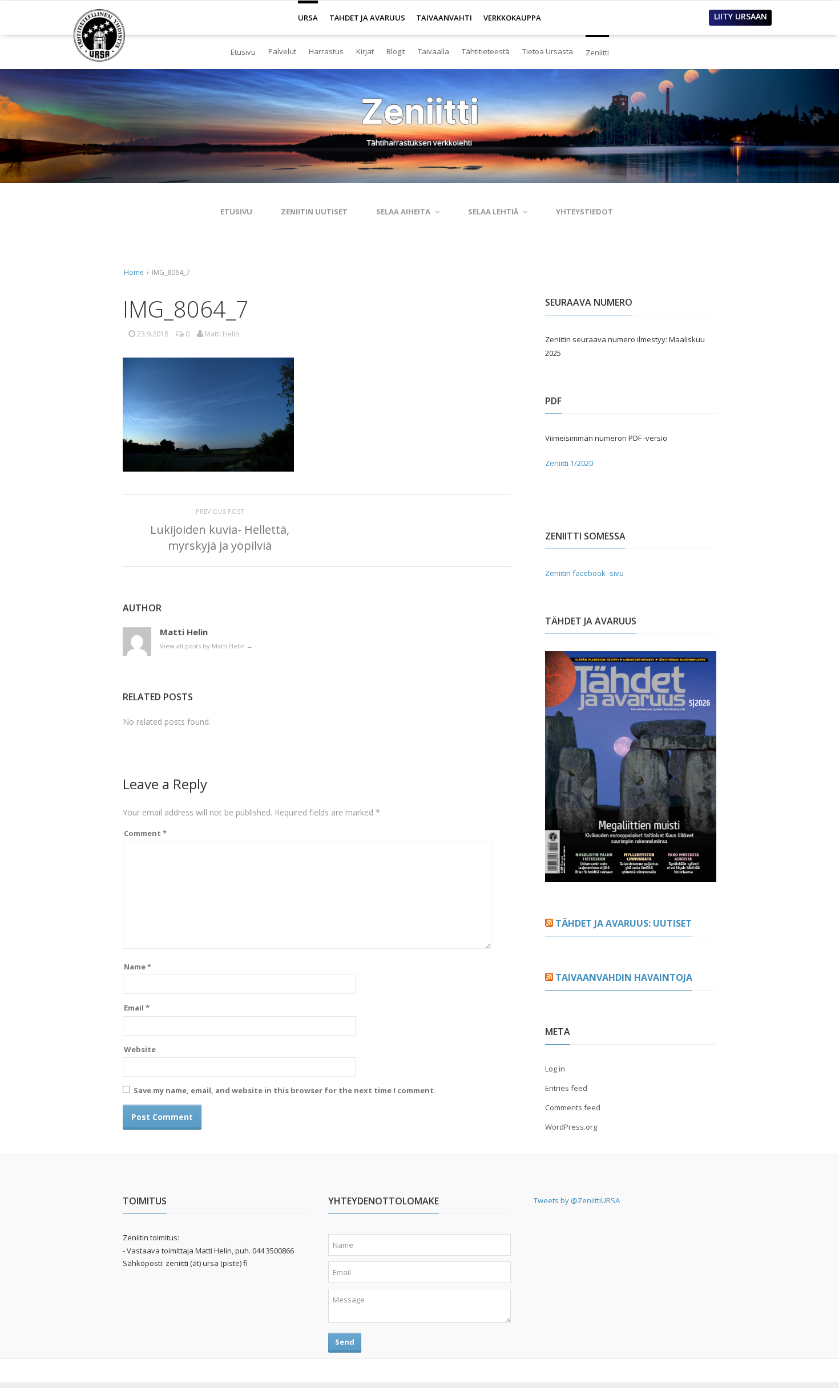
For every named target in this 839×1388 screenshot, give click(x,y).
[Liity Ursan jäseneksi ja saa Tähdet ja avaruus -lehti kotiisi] (630, 875)
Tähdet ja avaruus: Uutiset (623, 923)
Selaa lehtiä (493, 211)
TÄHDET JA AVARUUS (367, 18)
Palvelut (282, 51)
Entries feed (566, 1088)
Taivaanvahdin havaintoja (623, 977)
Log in (555, 1069)
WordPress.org (571, 1127)
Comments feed (572, 1107)
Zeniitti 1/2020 (569, 463)
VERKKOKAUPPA (512, 18)
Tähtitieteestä (486, 51)
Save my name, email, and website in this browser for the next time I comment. (285, 1090)
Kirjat (365, 51)
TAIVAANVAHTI (444, 18)
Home (134, 272)
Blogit (395, 51)
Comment (145, 833)
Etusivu (243, 52)
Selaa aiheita (403, 211)
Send (344, 1342)
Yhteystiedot (584, 211)
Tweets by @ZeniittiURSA (577, 1200)
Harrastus (326, 51)
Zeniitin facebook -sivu (584, 573)
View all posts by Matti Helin (206, 646)
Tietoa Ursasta (547, 51)
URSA (308, 13)
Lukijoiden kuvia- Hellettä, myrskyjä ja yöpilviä (219, 537)
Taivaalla (433, 51)
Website (140, 1049)
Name (137, 966)
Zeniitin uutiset (314, 211)
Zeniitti (597, 47)
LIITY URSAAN (740, 16)
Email (137, 1008)
